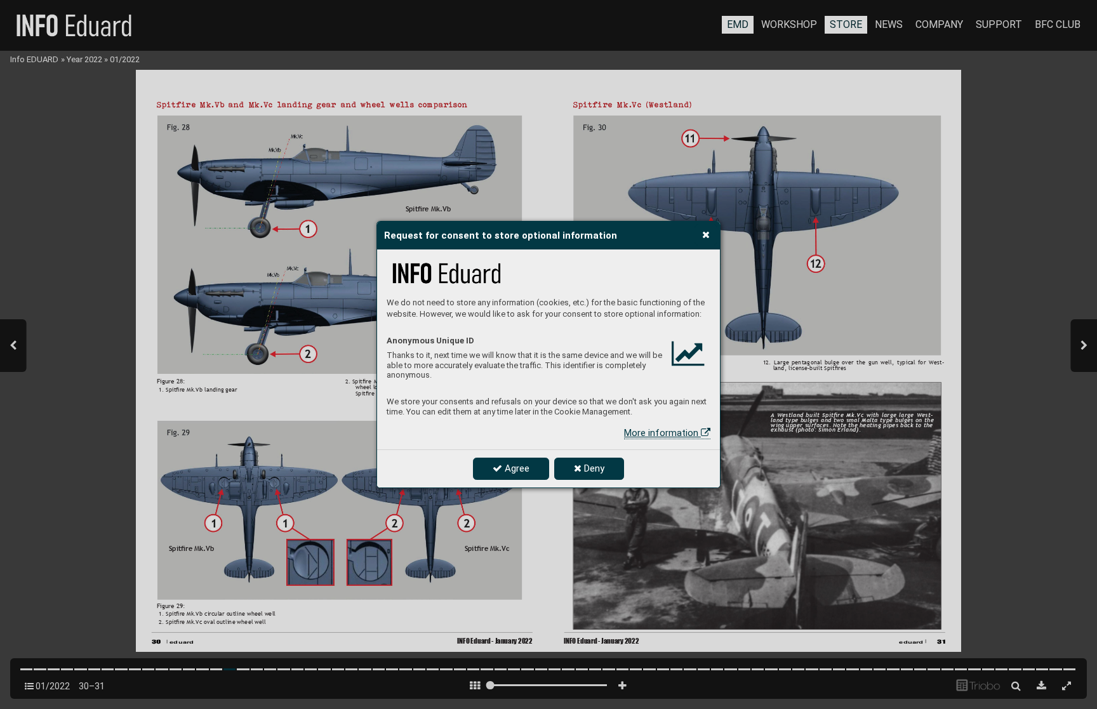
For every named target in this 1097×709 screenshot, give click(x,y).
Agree (515, 468)
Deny (593, 468)
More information (662, 433)
